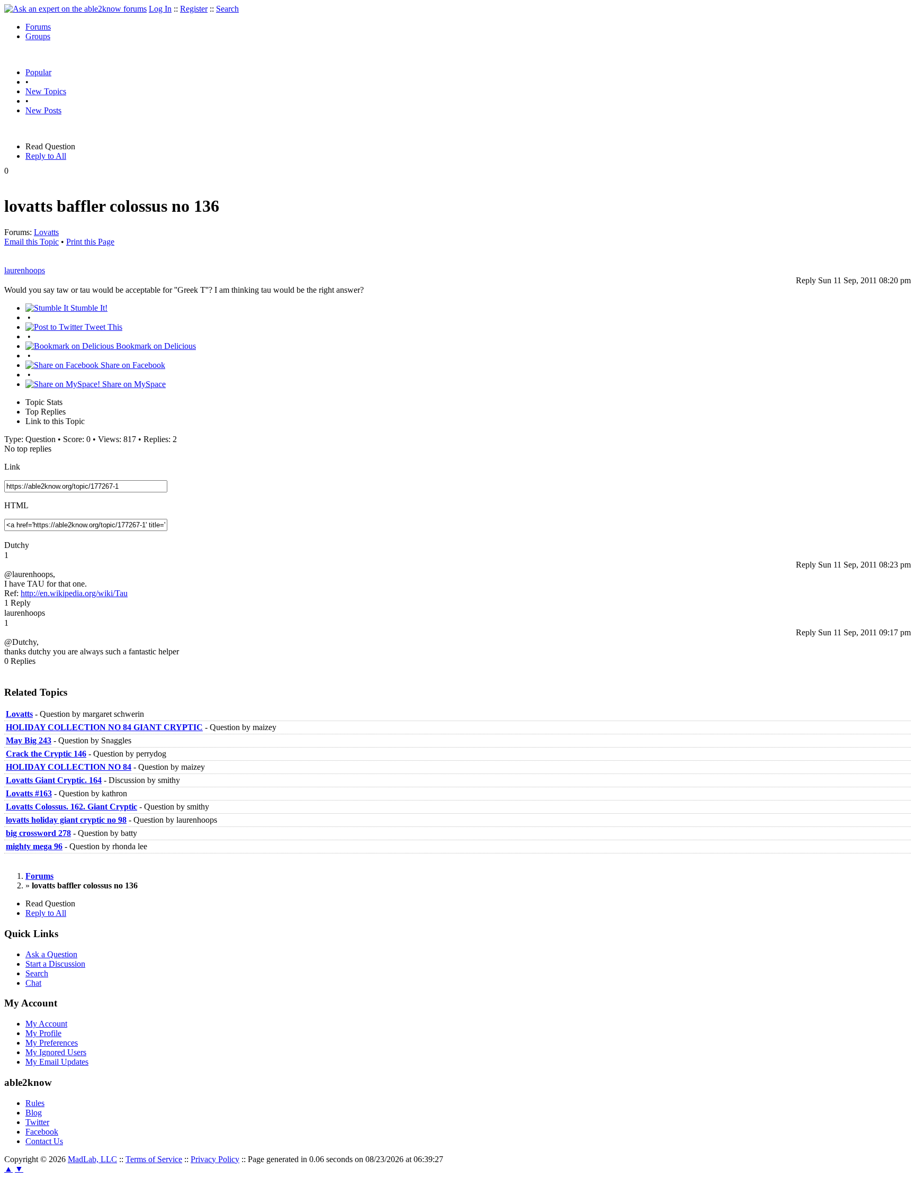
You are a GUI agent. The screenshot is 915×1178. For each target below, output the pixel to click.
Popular (38, 72)
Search (227, 8)
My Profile (43, 1033)
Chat (33, 982)
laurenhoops (24, 270)
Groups (37, 36)
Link (12, 466)
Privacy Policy (215, 1159)
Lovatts (46, 232)
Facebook (41, 1131)
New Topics (45, 91)
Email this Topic (31, 241)
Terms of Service (153, 1159)
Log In (160, 8)
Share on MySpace (133, 384)
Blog (33, 1112)
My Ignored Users (55, 1052)
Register (194, 8)
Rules (34, 1103)
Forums (38, 26)
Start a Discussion (55, 963)
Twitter (37, 1122)
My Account (46, 1023)
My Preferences (51, 1042)
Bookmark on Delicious (155, 345)
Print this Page (90, 241)
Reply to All (45, 155)
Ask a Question (51, 954)
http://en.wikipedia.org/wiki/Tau (74, 593)
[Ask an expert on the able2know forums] (75, 8)
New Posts (43, 110)
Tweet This (102, 326)
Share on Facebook (131, 365)
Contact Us (44, 1141)
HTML (16, 505)
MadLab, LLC (92, 1159)
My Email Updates (56, 1061)
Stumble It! (87, 307)
